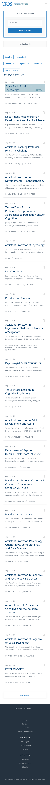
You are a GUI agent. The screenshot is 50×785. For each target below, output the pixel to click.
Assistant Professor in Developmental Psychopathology (24, 178)
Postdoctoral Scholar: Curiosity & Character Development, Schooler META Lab (24, 484)
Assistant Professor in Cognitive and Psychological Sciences (24, 576)
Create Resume (25, 763)
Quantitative (22, 57)
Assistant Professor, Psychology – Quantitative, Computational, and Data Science (24, 544)
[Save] (43, 82)
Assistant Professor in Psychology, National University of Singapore (24, 328)
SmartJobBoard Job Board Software (33, 779)
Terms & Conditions (25, 731)
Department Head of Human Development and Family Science (25, 118)
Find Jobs (25, 759)
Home (25, 720)
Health (36, 63)
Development (10, 70)
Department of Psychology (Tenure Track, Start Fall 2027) (23, 452)
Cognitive (22, 63)
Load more (25, 695)
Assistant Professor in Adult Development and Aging (21, 421)
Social (7, 57)
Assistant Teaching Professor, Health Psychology (22, 148)
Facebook (27, 708)
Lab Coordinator (15, 271)
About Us (25, 728)
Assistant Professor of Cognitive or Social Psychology (24, 640)
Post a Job (25, 741)
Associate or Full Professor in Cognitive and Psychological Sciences (22, 608)
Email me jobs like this (25, 13)
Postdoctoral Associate (18, 298)
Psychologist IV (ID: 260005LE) (23, 363)
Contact (25, 724)
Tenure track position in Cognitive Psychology (19, 391)
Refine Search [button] (25, 44)
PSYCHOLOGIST (14, 669)
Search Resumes (25, 745)
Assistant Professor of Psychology (25, 245)
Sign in (25, 749)
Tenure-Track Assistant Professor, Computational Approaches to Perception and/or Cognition (25, 212)
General (8, 63)
